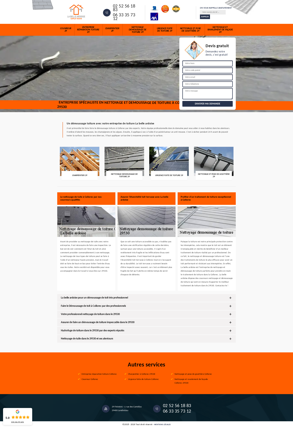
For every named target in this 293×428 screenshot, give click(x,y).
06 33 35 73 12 (124, 17)
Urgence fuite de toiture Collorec (143, 379)
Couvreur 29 (65, 29)
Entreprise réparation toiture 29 (88, 29)
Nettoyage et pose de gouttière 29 (190, 29)
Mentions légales (162, 425)
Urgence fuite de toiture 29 (164, 29)
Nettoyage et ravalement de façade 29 (220, 29)
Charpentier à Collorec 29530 (141, 374)
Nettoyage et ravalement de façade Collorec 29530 (191, 381)
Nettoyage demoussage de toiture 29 (137, 29)
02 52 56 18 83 (124, 8)
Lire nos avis (17, 422)
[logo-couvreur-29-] (76, 12)
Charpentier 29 (112, 29)
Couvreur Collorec (90, 379)
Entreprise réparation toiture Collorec (99, 374)
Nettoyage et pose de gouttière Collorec (193, 374)
